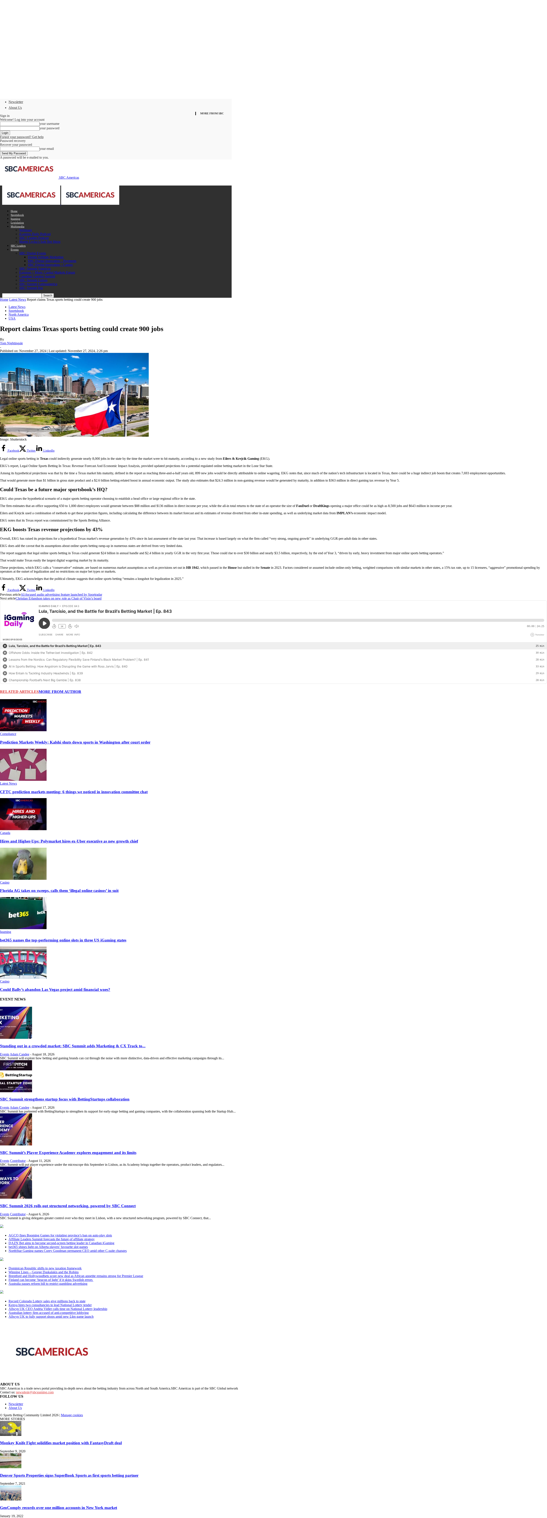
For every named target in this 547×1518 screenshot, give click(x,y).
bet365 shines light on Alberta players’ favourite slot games (48, 1247)
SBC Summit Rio (31, 288)
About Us (15, 107)
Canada (5, 833)
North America (19, 314)
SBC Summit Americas (35, 268)
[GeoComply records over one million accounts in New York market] (10, 1499)
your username (49, 123)
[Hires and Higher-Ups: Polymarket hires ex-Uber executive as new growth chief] (23, 829)
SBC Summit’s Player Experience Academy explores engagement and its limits (68, 1152)
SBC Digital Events (32, 253)
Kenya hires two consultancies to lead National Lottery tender (50, 1305)
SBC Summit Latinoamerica (38, 284)
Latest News (17, 299)
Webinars (25, 230)
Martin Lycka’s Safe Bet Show (40, 241)
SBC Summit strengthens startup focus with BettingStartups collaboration (64, 1099)
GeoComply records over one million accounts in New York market (58, 1507)
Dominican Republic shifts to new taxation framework (45, 1268)
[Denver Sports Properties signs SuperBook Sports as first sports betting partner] (10, 1467)
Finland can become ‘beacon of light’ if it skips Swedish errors (51, 1280)
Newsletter (16, 102)
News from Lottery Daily (40, 1292)
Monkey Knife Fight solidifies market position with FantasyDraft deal (61, 1443)
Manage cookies (72, 1415)
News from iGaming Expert (41, 1259)
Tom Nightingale (11, 343)
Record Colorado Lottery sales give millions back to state (47, 1301)
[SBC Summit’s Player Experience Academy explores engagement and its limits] (16, 1144)
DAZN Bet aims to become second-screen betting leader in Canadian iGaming (61, 1243)
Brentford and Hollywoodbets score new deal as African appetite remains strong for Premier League (76, 1276)
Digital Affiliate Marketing (45, 257)
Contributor (18, 1161)
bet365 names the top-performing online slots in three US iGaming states (63, 940)
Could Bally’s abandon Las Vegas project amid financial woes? (55, 989)
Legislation (17, 222)
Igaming (15, 218)
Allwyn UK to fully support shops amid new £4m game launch (51, 1316)
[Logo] (31, 203)
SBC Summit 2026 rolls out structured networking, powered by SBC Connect (68, 1206)
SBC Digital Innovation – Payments (52, 261)
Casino (4, 882)
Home (14, 211)
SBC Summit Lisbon (33, 280)
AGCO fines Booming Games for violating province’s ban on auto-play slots (60, 1235)
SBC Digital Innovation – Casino (50, 265)
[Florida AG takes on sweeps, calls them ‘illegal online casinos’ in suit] (23, 878)
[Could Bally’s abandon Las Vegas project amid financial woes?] (23, 977)
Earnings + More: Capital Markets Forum (47, 272)
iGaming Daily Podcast (35, 234)
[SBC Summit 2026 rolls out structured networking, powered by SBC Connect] (16, 1197)
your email (47, 148)
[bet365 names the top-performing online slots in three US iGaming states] (23, 928)
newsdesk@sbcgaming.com (35, 1392)
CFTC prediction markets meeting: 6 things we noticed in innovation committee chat (74, 792)
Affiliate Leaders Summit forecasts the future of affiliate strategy (52, 1239)
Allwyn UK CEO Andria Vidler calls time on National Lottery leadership (58, 1309)
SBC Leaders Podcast (34, 238)
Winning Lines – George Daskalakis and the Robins (44, 1272)
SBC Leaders (18, 245)
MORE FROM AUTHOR (60, 692)
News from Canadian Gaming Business (53, 1227)
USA (12, 318)
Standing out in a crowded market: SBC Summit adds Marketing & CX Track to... (73, 1046)
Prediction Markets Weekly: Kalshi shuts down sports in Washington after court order (75, 742)
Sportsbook (17, 215)
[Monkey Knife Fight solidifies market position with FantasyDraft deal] (10, 1435)
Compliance (8, 734)
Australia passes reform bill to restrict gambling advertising (48, 1283)
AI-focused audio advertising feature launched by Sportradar (61, 594)
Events (15, 249)
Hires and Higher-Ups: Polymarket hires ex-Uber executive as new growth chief (69, 841)
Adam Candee (19, 1054)
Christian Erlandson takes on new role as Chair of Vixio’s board (58, 598)
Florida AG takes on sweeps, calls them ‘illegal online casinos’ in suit (59, 890)
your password (49, 128)
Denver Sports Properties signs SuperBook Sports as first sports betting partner (69, 1475)
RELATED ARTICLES (19, 692)
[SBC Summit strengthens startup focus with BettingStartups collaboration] (16, 1091)
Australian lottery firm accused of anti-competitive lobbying (49, 1313)
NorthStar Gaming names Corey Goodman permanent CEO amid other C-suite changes (68, 1251)
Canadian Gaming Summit (37, 276)
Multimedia (17, 226)
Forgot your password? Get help (22, 137)
